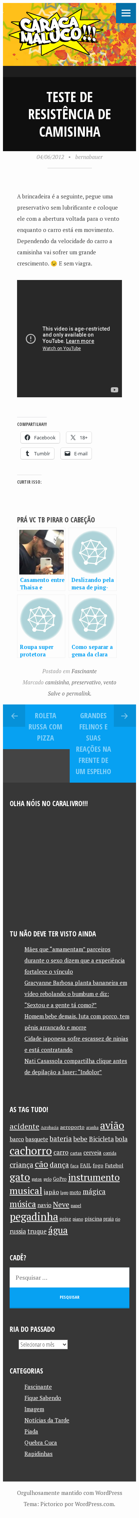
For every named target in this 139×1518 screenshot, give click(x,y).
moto (75, 1192)
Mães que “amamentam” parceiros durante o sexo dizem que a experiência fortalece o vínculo (74, 960)
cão (41, 1164)
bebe (80, 1138)
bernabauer (89, 156)
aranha (92, 1127)
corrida (109, 1153)
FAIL (85, 1165)
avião (112, 1125)
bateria (61, 1138)
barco (17, 1139)
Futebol (114, 1165)
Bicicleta (101, 1138)
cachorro (31, 1150)
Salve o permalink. (70, 693)
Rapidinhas (38, 1453)
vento (109, 682)
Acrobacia (50, 1127)
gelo (47, 1179)
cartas (76, 1153)
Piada (31, 1431)
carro (61, 1152)
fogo (98, 1165)
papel (76, 1205)
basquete (37, 1139)
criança (21, 1164)
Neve (61, 1204)
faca (74, 1165)
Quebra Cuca (40, 1442)
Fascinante (84, 671)
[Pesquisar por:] (69, 1277)
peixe (65, 1219)
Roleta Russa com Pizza (45, 726)
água (58, 1230)
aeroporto (72, 1126)
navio (44, 1205)
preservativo (86, 682)
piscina (93, 1218)
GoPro (60, 1179)
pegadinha (34, 1216)
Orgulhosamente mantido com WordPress (69, 1492)
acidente (24, 1126)
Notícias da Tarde (46, 1420)
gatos (37, 1179)
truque (37, 1231)
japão (51, 1192)
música (23, 1203)
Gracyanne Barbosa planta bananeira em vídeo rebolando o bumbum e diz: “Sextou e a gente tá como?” (75, 994)
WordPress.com (94, 1504)
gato (20, 1177)
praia (108, 1219)
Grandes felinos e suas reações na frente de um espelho (93, 743)
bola (121, 1138)
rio (117, 1219)
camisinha (57, 682)
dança (59, 1164)
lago (64, 1192)
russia (18, 1231)
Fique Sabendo (42, 1397)
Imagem (34, 1409)
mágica (94, 1191)
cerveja (92, 1152)
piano (78, 1219)
